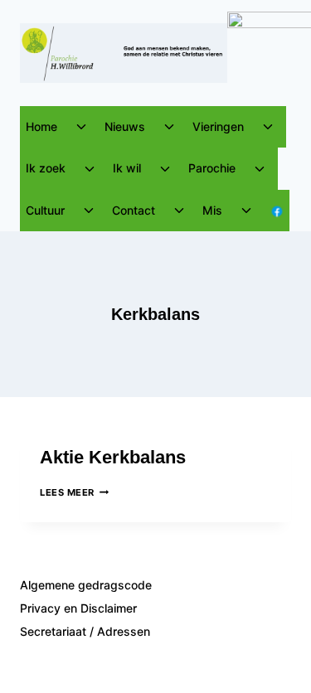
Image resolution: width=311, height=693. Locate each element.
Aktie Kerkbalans (113, 457)
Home (41, 126)
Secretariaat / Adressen (85, 631)
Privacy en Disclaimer (78, 608)
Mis (212, 210)
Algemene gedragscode (86, 585)
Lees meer (74, 492)
